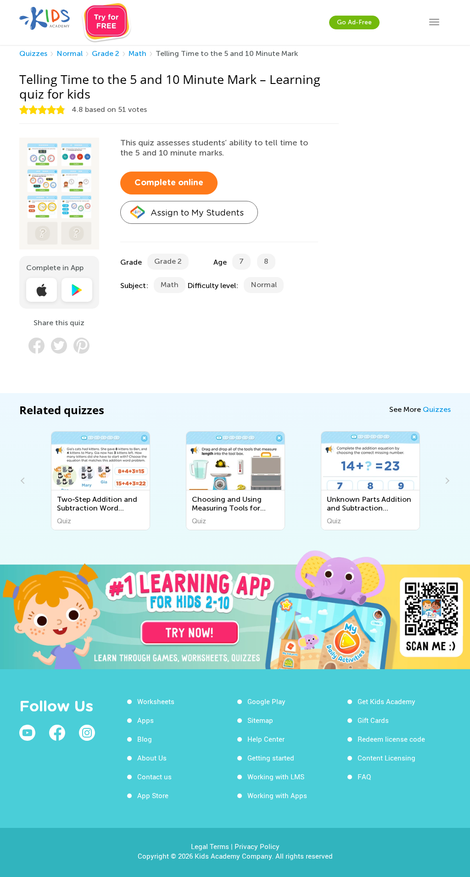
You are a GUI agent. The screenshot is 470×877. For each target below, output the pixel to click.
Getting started (270, 757)
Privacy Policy (257, 846)
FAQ (364, 776)
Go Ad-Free (354, 22)
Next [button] (446, 480)
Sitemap (260, 720)
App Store (152, 795)
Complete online (168, 183)
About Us (152, 757)
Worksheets (155, 701)
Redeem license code (391, 739)
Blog (144, 739)
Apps (145, 720)
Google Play (266, 701)
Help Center (266, 739)
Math (137, 53)
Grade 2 (105, 53)
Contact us (154, 776)
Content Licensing (386, 757)
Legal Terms (210, 846)
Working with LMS (275, 776)
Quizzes (33, 53)
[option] (100, 480)
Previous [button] (23, 480)
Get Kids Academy (386, 701)
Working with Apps (277, 795)
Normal (69, 53)
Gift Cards (373, 720)
